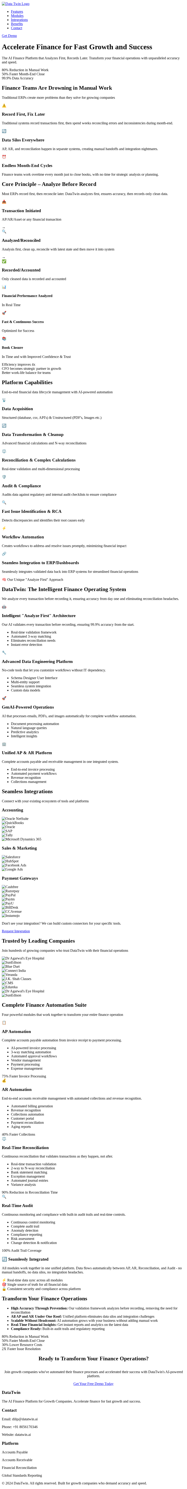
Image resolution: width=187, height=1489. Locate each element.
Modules (17, 16)
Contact (16, 28)
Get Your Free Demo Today (93, 1384)
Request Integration (16, 931)
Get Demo (9, 36)
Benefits (17, 24)
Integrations (19, 20)
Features (17, 11)
